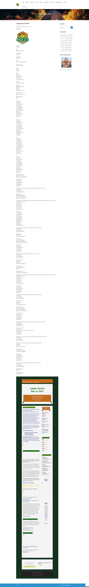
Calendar (27, 2)
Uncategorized (27, 26)
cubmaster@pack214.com (46, 458)
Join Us (41, 2)
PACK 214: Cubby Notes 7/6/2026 (66, 40)
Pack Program (46, 2)
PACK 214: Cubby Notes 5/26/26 (66, 47)
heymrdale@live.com (45, 473)
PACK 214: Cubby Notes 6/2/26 (66, 45)
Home (23, 2)
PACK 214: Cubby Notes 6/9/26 (66, 43)
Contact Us (24, 6)
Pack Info (52, 2)
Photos (37, 2)
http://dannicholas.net (26, 499)
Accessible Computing (68, 585)
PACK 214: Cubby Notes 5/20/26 (66, 49)
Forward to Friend (40, 572)
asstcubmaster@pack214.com (47, 462)
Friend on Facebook (35, 572)
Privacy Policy (18, 585)
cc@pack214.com (45, 470)
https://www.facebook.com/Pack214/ (66, 69)
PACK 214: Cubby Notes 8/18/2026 (66, 36)
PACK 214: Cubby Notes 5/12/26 (66, 50)
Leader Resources (59, 2)
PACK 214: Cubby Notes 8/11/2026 (66, 38)
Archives (65, 2)
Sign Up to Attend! (27, 516)
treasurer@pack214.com (46, 466)
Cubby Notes (32, 2)
